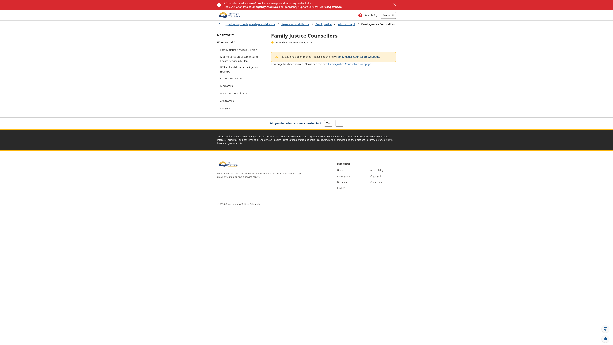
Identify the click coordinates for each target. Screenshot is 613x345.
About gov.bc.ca (345, 176)
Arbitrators (227, 101)
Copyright (375, 176)
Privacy (341, 187)
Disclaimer (342, 182)
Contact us (376, 182)
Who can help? (346, 24)
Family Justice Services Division (238, 50)
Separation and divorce (295, 24)
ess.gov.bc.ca (333, 7)
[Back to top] (605, 329)
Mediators (226, 86)
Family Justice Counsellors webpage (357, 56)
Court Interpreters (231, 78)
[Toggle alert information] (360, 15)
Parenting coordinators (234, 93)
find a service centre (249, 176)
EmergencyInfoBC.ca (265, 7)
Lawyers (225, 108)
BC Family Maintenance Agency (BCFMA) (239, 69)
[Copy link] (605, 339)
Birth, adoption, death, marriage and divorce (248, 24)
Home (340, 170)
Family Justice (323, 24)
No (339, 123)
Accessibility (376, 170)
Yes (328, 123)
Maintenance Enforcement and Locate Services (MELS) (239, 59)
